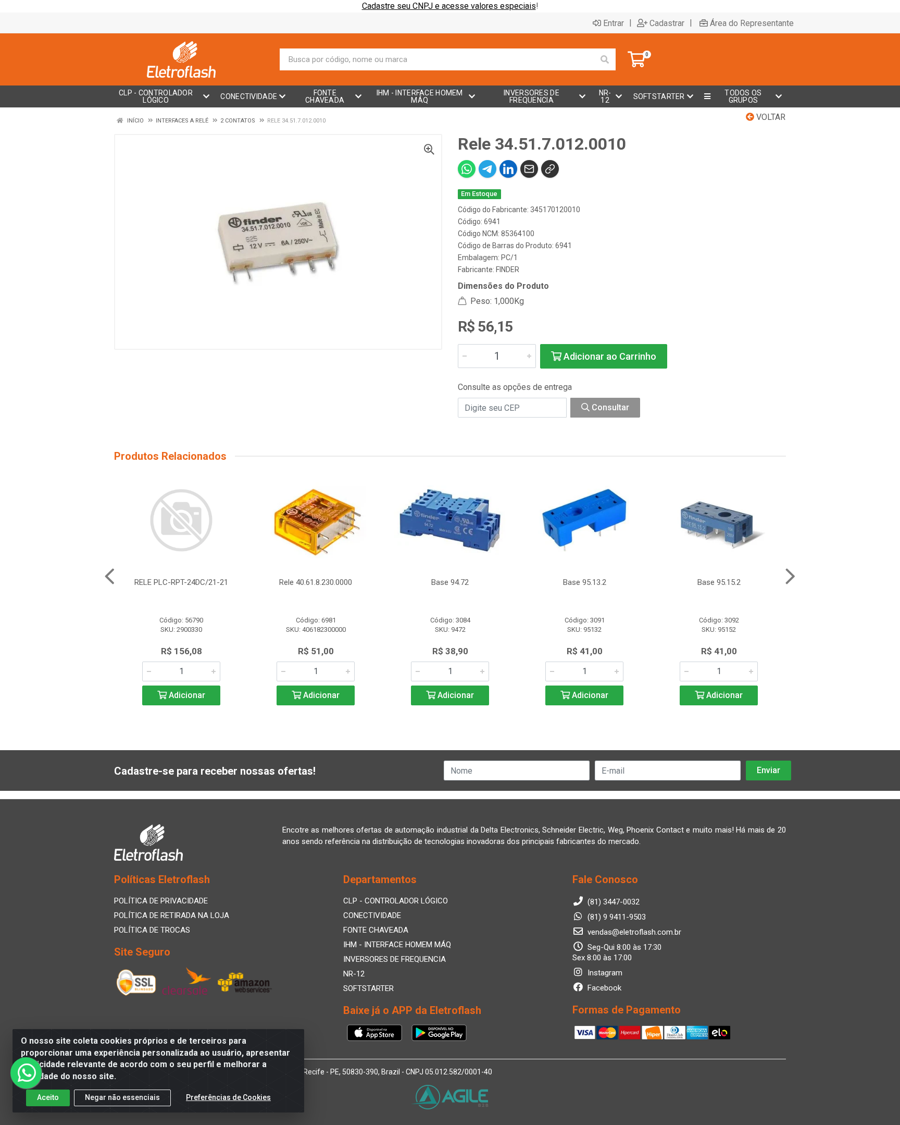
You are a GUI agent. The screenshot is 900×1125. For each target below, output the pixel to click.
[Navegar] (110, 576)
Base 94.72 (450, 582)
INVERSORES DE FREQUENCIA (394, 959)
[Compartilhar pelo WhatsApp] (467, 169)
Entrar (613, 23)
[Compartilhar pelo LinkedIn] (508, 169)
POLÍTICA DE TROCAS (152, 930)
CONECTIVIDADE (372, 915)
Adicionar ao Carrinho (608, 356)
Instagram (603, 972)
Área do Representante (752, 23)
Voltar (769, 117)
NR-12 (354, 974)
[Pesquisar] (605, 59)
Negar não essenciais (122, 1097)
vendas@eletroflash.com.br (633, 932)
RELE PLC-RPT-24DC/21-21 (181, 582)
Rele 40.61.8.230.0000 (315, 582)
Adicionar (186, 695)
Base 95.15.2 (719, 582)
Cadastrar (666, 23)
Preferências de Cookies (228, 1097)
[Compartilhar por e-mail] (529, 169)
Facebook (603, 988)
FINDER (507, 269)
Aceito (48, 1097)
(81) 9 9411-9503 (615, 917)
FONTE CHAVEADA (375, 930)
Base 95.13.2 (584, 582)
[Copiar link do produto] (550, 169)
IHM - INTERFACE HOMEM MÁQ (397, 944)
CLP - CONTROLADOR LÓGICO (395, 901)
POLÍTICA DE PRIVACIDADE (161, 901)
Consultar (609, 407)
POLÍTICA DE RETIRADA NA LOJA (171, 915)
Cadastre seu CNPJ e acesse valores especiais (449, 6)
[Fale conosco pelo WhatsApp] (26, 1073)
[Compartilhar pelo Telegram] (487, 169)
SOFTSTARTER (368, 988)
